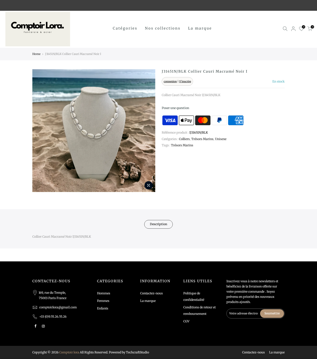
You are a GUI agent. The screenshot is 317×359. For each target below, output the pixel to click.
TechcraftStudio (137, 352)
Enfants (102, 308)
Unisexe (220, 139)
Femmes (103, 301)
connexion (170, 81)
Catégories (125, 28)
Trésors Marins (202, 139)
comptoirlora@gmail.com (58, 307)
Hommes (103, 293)
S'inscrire (185, 81)
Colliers (184, 139)
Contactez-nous (151, 293)
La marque (200, 28)
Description (158, 224)
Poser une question (175, 108)
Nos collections (162, 28)
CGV (186, 321)
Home (36, 54)
